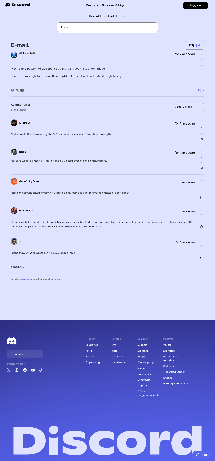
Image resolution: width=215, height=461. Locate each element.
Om (114, 345)
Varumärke (118, 356)
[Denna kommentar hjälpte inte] (201, 133)
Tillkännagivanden (174, 372)
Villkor (167, 345)
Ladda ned (92, 345)
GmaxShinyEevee (29, 181)
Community (144, 374)
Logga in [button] (195, 5)
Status (89, 356)
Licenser (168, 377)
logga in (24, 279)
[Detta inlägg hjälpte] (201, 54)
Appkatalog (93, 362)
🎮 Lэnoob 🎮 (27, 53)
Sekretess (169, 350)
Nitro (89, 350)
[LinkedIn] (22, 90)
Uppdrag (142, 385)
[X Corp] (17, 90)
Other (122, 16)
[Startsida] (17, 6)
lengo (22, 152)
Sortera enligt (183, 107)
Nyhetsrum (118, 362)
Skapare (142, 368)
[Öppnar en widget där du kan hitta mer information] (202, 455)
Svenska (16, 354)
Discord (94, 16)
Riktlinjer (168, 366)
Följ (191, 45)
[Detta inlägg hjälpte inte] (201, 65)
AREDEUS (25, 123)
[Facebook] (12, 90)
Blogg (141, 356)
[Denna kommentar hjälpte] (201, 122)
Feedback (92, 5)
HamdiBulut (26, 210)
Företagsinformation (175, 383)
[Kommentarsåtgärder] (201, 139)
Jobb (115, 350)
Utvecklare (144, 379)
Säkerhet (142, 350)
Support (142, 345)
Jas (21, 241)
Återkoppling (145, 362)
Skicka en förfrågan (114, 5)
